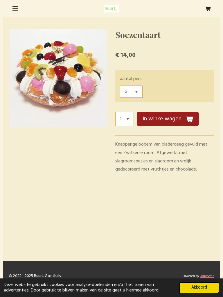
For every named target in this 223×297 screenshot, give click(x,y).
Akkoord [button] (199, 287)
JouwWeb (207, 276)
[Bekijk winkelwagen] (208, 9)
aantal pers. (131, 79)
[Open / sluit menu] (15, 9)
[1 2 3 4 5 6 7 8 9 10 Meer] (124, 119)
